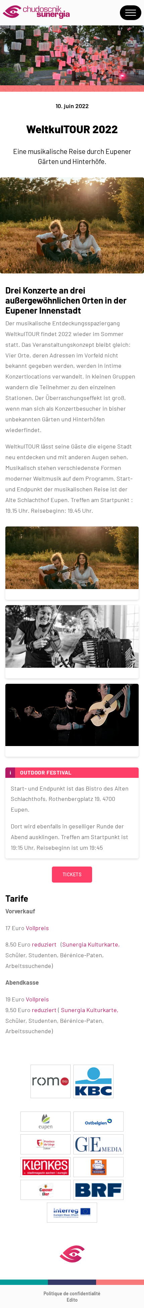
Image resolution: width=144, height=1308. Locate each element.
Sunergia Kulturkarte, (90, 1009)
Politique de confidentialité (72, 1293)
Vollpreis (36, 927)
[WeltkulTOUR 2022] (72, 271)
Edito (72, 1300)
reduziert (44, 944)
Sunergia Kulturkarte (90, 944)
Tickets (72, 874)
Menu (130, 12)
